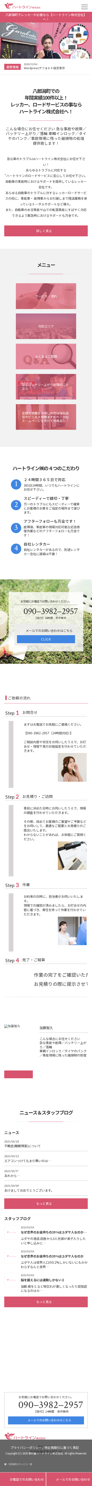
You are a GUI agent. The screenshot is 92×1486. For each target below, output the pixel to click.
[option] (56, 66)
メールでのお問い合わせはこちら (49, 1420)
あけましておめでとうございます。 (29, 1188)
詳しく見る (44, 231)
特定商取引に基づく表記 (61, 1447)
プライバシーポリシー (26, 1447)
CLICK (46, 639)
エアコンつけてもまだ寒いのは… (27, 1158)
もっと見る (44, 1203)
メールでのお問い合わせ (69, 1480)
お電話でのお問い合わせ (23, 1480)
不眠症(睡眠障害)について (22, 1144)
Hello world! (32, 68)
